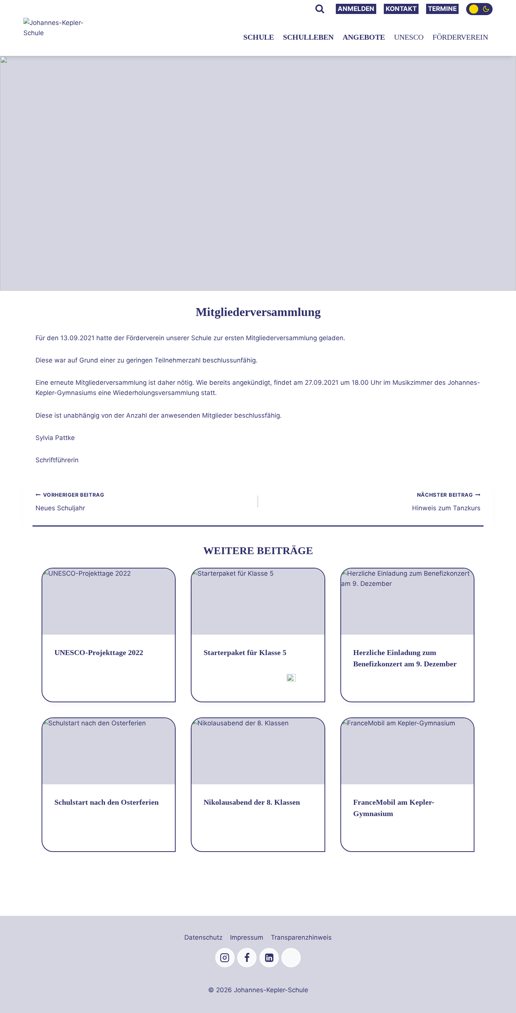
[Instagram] (225, 957)
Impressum (246, 937)
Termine (442, 8)
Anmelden (356, 8)
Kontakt (401, 8)
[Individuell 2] (291, 957)
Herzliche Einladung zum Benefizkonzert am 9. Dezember (405, 658)
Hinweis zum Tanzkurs (446, 502)
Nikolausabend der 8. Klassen (252, 802)
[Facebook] (246, 957)
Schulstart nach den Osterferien (106, 802)
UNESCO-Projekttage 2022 (98, 652)
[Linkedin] (269, 957)
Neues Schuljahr (70, 502)
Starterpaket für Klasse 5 (245, 652)
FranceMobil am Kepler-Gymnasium (393, 808)
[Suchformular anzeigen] (320, 9)
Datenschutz (203, 937)
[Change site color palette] (479, 9)
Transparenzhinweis (301, 937)
